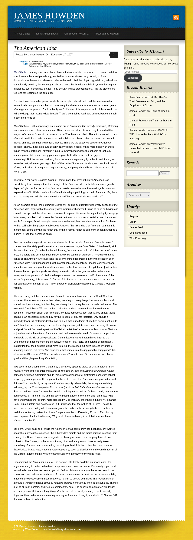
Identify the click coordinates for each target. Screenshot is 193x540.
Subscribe (132, 77)
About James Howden (107, 33)
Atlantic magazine (37, 64)
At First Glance (22, 33)
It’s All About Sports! (47, 33)
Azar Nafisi (51, 64)
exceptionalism (96, 64)
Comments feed (138, 232)
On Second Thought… (76, 33)
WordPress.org (137, 238)
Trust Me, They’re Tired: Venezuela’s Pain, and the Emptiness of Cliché (148, 101)
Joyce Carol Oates (42, 66)
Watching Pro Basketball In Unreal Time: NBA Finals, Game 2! (150, 148)
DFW (76, 64)
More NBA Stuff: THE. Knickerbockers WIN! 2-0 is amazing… (148, 134)
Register (134, 216)
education (84, 64)
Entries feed (136, 227)
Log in (132, 221)
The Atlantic (20, 72)
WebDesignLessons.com (66, 529)
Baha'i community (65, 64)
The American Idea (35, 48)
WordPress (31, 529)
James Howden (49, 15)
